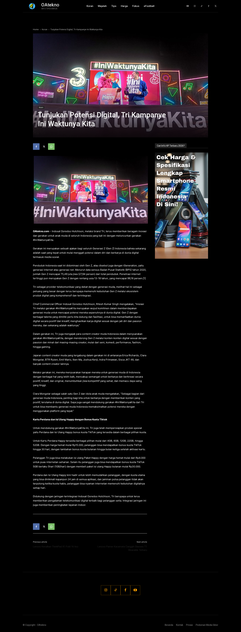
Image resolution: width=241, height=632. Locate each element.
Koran (44, 29)
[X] (43, 146)
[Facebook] (208, 6)
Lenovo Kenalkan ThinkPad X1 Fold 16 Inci (55, 546)
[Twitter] (215, 6)
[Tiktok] (201, 6)
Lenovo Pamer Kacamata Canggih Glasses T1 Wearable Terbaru (122, 548)
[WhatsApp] (51, 146)
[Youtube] (187, 6)
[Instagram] (194, 6)
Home (36, 29)
